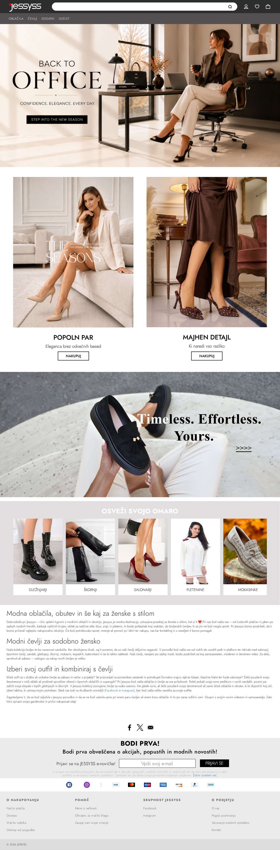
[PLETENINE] (195, 551)
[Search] (230, 7)
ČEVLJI (32, 18)
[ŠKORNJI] (90, 551)
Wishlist (257, 6)
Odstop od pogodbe (21, 830)
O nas (216, 808)
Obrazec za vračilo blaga (91, 815)
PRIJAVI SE (214, 763)
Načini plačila (16, 808)
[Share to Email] (150, 727)
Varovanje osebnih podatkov (231, 822)
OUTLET (64, 18)
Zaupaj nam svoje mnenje (91, 822)
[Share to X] (140, 727)
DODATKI (48, 18)
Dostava (12, 815)
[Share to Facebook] (129, 727)
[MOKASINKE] (248, 551)
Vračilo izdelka (16, 822)
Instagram (128, 690)
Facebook (111, 690)
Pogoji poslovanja (224, 815)
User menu (246, 6)
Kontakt (216, 830)
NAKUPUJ (73, 356)
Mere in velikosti (86, 808)
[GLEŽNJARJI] (38, 551)
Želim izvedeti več (205, 775)
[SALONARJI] (143, 551)
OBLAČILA (16, 18)
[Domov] (26, 6)
